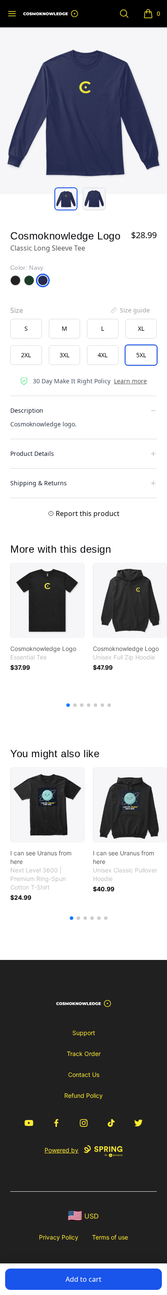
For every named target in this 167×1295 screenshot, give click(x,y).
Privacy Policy (58, 1237)
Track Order (84, 1053)
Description (26, 410)
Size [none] (16, 310)
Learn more (130, 381)
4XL (102, 355)
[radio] (26, 328)
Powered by (61, 1150)
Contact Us (83, 1074)
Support (83, 1032)
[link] (47, 600)
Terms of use (110, 1237)
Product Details (32, 453)
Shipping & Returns (38, 483)
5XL (141, 355)
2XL (26, 355)
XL (141, 328)
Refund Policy (83, 1095)
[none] (130, 310)
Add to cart (83, 1279)
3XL (64, 355)
